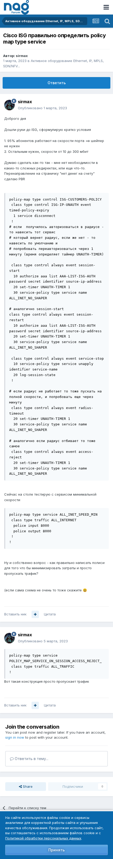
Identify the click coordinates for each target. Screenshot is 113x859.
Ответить (57, 82)
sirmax (22, 56)
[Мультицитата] (35, 614)
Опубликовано (42, 108)
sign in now (14, 737)
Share (27, 786)
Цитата (50, 614)
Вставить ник (15, 614)
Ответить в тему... (31, 758)
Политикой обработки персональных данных (43, 838)
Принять (56, 850)
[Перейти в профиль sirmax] (9, 105)
